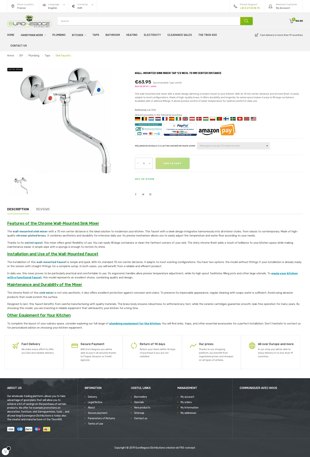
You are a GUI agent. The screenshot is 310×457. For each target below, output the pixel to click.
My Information (189, 407)
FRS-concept (187, 447)
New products (142, 407)
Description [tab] (18, 209)
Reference (141, 110)
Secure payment (97, 413)
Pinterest (152, 195)
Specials (139, 402)
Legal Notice (95, 402)
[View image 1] (21, 185)
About (91, 407)
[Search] (246, 21)
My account (187, 396)
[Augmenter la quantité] (149, 163)
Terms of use (95, 423)
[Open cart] (5, 451)
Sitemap (139, 413)
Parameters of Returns (101, 418)
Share (137, 195)
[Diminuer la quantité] (137, 163)
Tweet (144, 195)
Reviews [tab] (43, 209)
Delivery (92, 396)
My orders (186, 402)
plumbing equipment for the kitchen (135, 323)
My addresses (188, 413)
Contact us (140, 418)
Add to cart (172, 163)
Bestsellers (140, 396)
